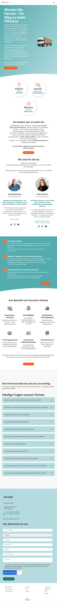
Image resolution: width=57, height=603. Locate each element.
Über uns (27, 591)
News (26, 589)
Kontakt (27, 587)
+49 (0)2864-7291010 (12, 512)
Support (47, 593)
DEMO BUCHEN (28, 152)
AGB (46, 591)
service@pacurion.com (12, 519)
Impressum (47, 589)
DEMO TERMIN (45, 283)
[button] (54, 2)
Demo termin (28, 363)
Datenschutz (48, 587)
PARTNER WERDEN (10, 68)
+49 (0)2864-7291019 (12, 514)
